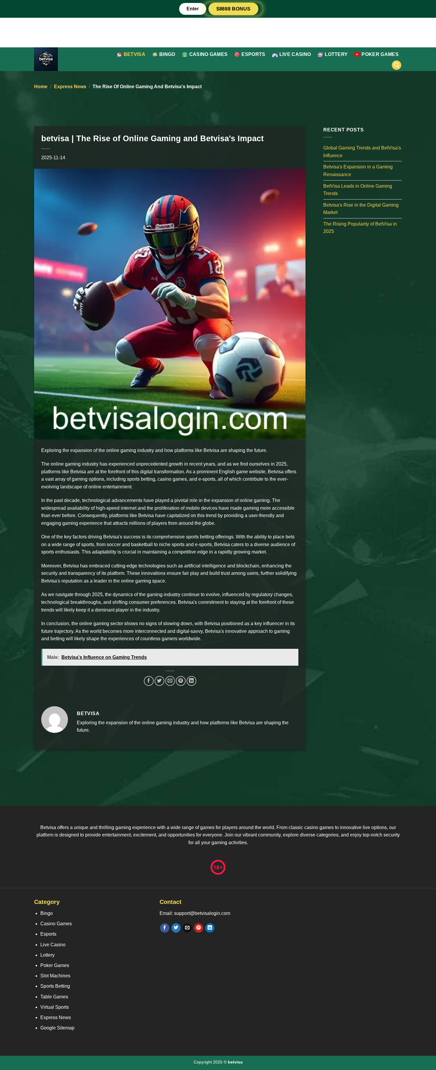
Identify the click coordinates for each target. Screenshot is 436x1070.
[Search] (396, 65)
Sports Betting (55, 986)
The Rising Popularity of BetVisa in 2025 (360, 227)
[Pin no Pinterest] (181, 681)
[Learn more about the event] (218, 32)
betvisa (134, 54)
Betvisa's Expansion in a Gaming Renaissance (358, 170)
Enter (193, 8)
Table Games (54, 996)
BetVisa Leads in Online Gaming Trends (357, 189)
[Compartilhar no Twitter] (159, 681)
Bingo (167, 54)
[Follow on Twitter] (176, 928)
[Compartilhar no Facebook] (149, 681)
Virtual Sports (54, 1007)
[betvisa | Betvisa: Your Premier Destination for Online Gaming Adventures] (65, 59)
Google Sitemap (57, 1027)
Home (40, 86)
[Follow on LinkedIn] (209, 928)
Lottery (336, 54)
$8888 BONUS (233, 8)
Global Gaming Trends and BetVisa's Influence (362, 151)
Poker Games (380, 54)
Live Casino (295, 54)
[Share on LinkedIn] (191, 681)
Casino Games (208, 54)
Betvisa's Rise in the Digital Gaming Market (361, 208)
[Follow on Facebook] (164, 928)
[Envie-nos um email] (187, 928)
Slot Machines (55, 975)
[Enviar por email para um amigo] (170, 681)
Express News (70, 86)
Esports (253, 54)
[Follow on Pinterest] (198, 928)
